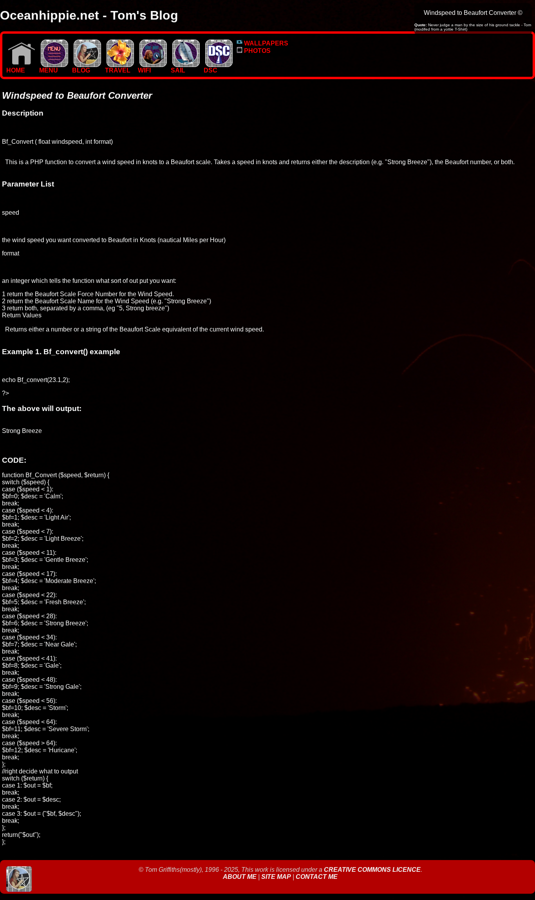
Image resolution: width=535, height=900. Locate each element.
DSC (210, 70)
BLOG (81, 70)
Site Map (276, 876)
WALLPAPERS (265, 43)
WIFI (144, 70)
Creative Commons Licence (372, 869)
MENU (48, 70)
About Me (240, 876)
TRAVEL (117, 70)
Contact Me (317, 876)
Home (15, 70)
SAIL (178, 70)
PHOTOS (256, 50)
